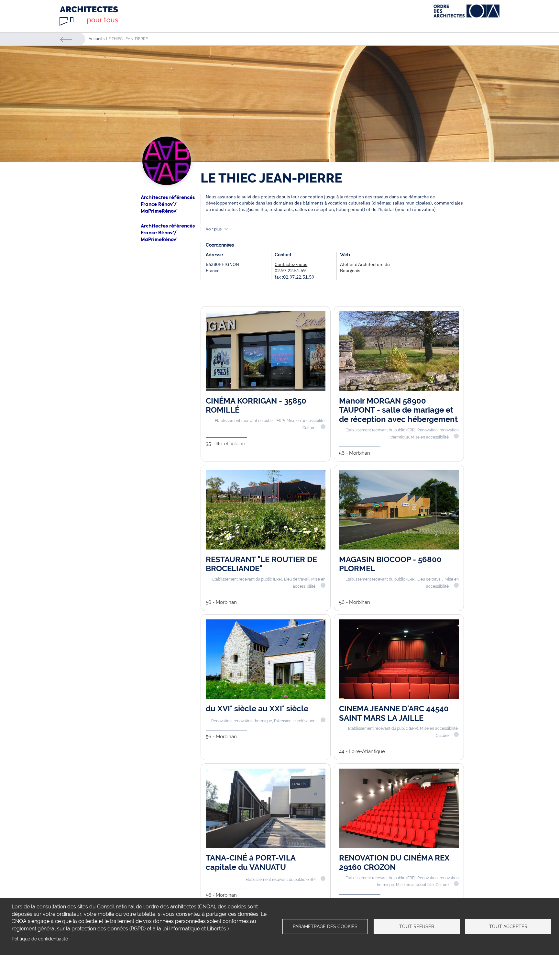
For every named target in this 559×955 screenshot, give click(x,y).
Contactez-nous (291, 264)
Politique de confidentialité (40, 938)
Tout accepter (508, 926)
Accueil (95, 39)
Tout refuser (416, 926)
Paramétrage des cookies (325, 926)
